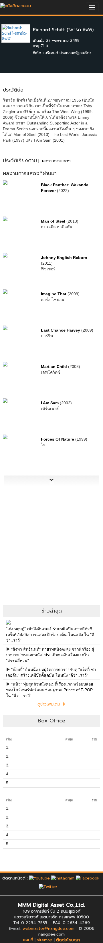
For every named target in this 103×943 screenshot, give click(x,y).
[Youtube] (39, 878)
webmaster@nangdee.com (48, 929)
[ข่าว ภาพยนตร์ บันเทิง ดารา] (15, 4)
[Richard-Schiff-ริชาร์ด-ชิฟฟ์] (20, 33)
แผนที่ (28, 940)
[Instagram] (62, 878)
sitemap (44, 940)
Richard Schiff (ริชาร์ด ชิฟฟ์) (63, 29)
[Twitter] (48, 886)
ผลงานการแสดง (56, 161)
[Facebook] (88, 878)
